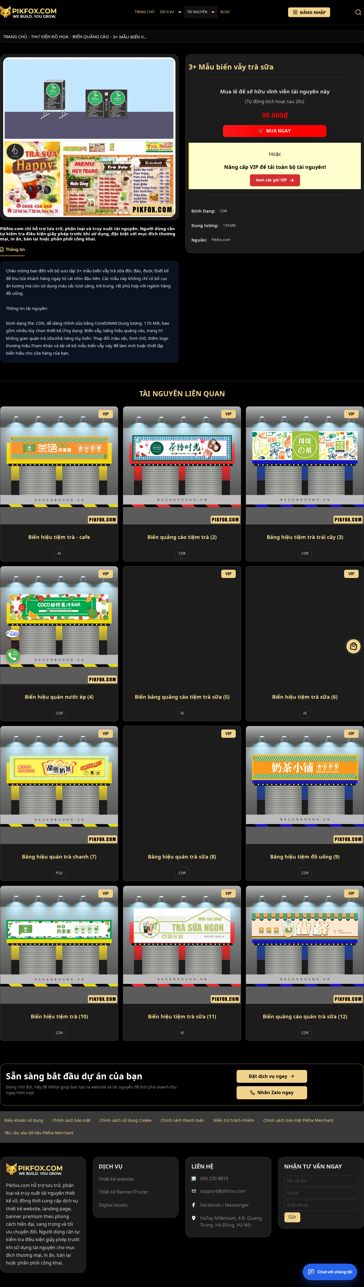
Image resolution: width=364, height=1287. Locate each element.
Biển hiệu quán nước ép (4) (59, 696)
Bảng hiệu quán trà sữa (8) (182, 856)
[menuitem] (144, 12)
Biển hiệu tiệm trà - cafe (59, 537)
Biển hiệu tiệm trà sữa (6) (305, 696)
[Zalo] (13, 637)
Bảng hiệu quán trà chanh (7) (59, 856)
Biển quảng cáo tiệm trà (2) (182, 537)
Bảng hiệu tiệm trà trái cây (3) (305, 537)
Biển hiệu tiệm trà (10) (59, 1016)
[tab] (12, 251)
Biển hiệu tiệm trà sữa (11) (182, 1016)
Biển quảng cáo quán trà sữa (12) (305, 1016)
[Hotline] (13, 656)
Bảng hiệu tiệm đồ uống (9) (305, 856)
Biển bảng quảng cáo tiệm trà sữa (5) (182, 696)
